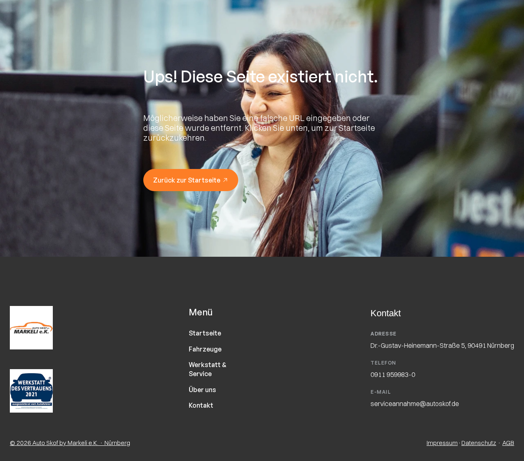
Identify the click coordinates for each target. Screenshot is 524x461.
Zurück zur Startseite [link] (186, 180)
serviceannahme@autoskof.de (414, 403)
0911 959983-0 (392, 374)
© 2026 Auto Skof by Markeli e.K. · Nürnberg (70, 443)
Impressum (442, 443)
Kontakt (201, 405)
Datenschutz (478, 443)
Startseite (205, 333)
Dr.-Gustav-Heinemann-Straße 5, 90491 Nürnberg (442, 345)
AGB (508, 443)
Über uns (202, 390)
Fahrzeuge (205, 349)
